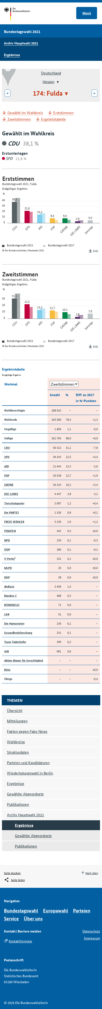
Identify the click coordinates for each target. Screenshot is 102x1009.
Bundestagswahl (21, 910)
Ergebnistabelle (53, 119)
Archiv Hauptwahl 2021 (21, 42)
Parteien (81, 910)
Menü (86, 12)
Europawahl (55, 910)
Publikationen (18, 804)
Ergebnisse (12, 54)
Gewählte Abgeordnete (25, 793)
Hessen (48, 81)
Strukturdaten (18, 752)
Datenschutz (91, 931)
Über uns (33, 918)
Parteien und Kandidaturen (28, 762)
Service (11, 918)
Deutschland (51, 72)
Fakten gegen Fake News (27, 731)
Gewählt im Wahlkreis (25, 113)
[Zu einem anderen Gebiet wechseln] (57, 82)
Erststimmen (63, 113)
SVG (95, 250)
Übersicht (14, 710)
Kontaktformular (20, 940)
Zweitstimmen (19, 119)
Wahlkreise (16, 741)
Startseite (21, 14)
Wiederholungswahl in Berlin (30, 773)
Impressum (92, 937)
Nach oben (91, 872)
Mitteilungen (17, 720)
